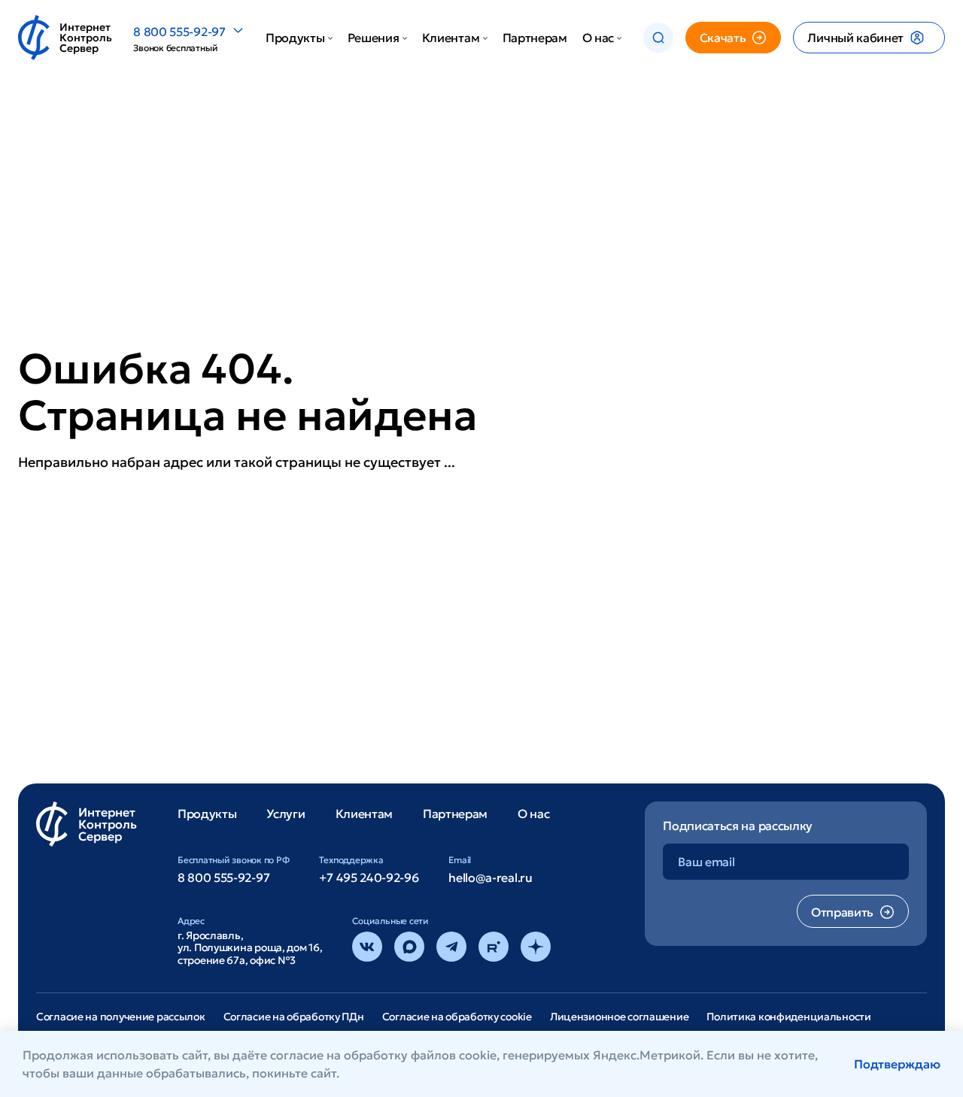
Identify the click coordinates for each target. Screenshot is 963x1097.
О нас (598, 38)
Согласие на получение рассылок (120, 1016)
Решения (373, 38)
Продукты (295, 38)
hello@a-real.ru (490, 877)
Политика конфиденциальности (788, 1016)
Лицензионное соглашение (619, 1016)
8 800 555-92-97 (179, 32)
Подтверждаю (897, 1063)
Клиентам (450, 38)
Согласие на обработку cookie (457, 1016)
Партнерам (535, 38)
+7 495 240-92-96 (368, 877)
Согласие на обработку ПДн (293, 1016)
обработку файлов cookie (420, 1054)
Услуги (285, 813)
